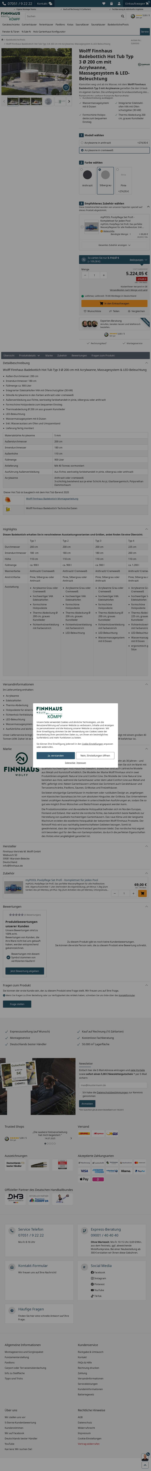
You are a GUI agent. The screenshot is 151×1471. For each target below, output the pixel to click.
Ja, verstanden (56, 755)
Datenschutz (70, 763)
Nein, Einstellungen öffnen (95, 755)
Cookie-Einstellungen (92, 743)
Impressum (81, 763)
